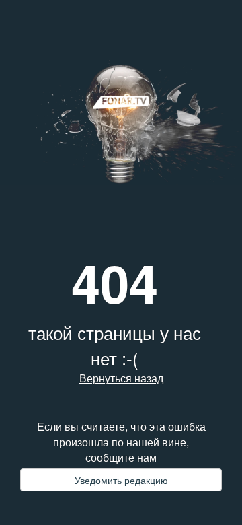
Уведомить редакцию (121, 480)
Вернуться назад (121, 378)
